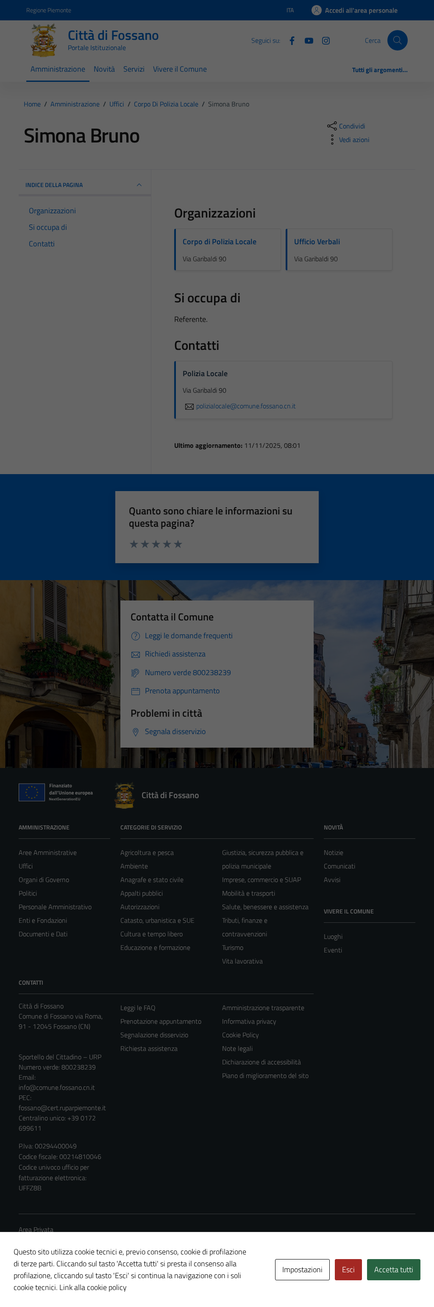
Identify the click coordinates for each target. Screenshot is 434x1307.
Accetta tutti (393, 1269)
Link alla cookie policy (93, 1287)
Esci (348, 1269)
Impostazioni (302, 1269)
